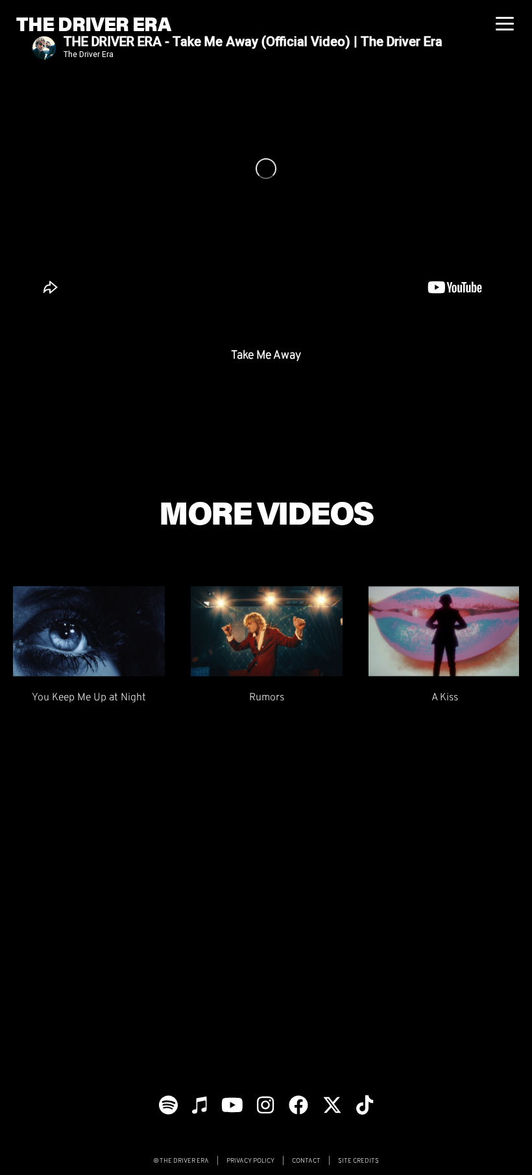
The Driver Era (93, 23)
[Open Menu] (507, 34)
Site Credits (358, 1160)
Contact (306, 1160)
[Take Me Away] (266, 168)
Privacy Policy (250, 1160)
